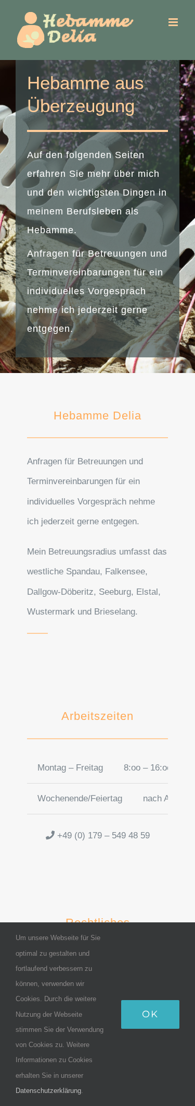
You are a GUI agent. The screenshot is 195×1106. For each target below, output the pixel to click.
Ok (150, 1014)
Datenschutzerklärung (48, 1091)
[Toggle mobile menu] (173, 22)
